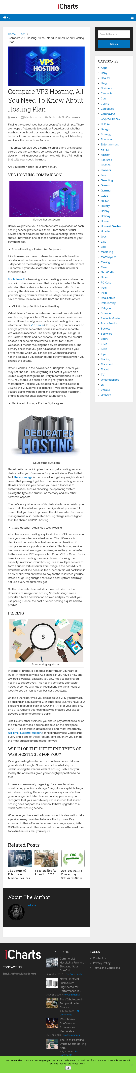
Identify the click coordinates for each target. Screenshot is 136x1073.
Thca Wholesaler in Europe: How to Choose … (71, 1003)
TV (102, 374)
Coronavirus (108, 113)
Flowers (106, 170)
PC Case (106, 282)
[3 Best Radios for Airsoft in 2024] (46, 858)
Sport (104, 338)
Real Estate (108, 298)
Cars (103, 98)
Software (106, 333)
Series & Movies (111, 318)
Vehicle (105, 390)
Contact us (99, 958)
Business (106, 88)
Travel (105, 369)
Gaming (105, 190)
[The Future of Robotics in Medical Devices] (20, 858)
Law (103, 241)
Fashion (105, 154)
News (104, 277)
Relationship (108, 303)
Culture (105, 124)
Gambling (107, 180)
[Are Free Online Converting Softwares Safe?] (73, 858)
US (102, 384)
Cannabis (106, 93)
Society (105, 328)
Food (104, 175)
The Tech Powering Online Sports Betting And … (73, 1043)
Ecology (106, 134)
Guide (104, 195)
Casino (105, 103)
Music (104, 267)
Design (105, 129)
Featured (106, 159)
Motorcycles (108, 257)
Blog (104, 83)
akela (13, 117)
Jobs (104, 236)
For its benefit (16, 279)
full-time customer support (25, 732)
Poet (104, 292)
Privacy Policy (101, 963)
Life (103, 246)
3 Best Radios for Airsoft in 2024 (45, 872)
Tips (103, 354)
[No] (132, 1064)
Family (105, 149)
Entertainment (110, 144)
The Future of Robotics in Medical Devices (19, 874)
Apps (104, 67)
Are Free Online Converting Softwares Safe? (71, 874)
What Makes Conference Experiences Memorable (67, 1025)
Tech (51, 117)
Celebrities (107, 108)
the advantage (23, 477)
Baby (104, 73)
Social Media (109, 323)
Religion (106, 308)
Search (114, 44)
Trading (105, 359)
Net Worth (107, 272)
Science (106, 313)
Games (105, 185)
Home (105, 221)
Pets (104, 287)
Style (104, 344)
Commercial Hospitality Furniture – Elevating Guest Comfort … (73, 964)
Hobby (105, 211)
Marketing (107, 251)
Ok (68, 1068)
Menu (6, 17)
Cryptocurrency (110, 119)
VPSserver (37, 325)
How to (105, 231)
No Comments (71, 117)
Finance (106, 165)
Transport (107, 364)
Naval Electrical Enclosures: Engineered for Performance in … (70, 985)
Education (107, 139)
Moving (105, 262)
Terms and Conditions (106, 967)
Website (106, 395)
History (105, 205)
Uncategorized (110, 379)
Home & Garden (111, 226)
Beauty (105, 78)
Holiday (105, 216)
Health (105, 200)
